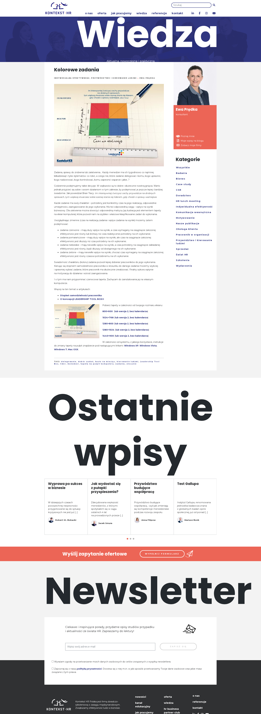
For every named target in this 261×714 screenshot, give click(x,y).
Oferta (101, 13)
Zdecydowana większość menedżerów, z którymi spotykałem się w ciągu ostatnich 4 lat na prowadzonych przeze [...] (107, 509)
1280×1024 (108, 329)
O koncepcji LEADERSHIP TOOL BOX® (82, 299)
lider (63, 364)
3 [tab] (133, 538)
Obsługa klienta (187, 229)
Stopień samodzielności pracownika (81, 295)
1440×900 (108, 335)
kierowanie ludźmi (128, 362)
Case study (183, 184)
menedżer (73, 364)
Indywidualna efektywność (72, 78)
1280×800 (107, 323)
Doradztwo (183, 195)
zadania (120, 364)
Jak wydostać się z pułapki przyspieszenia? (106, 487)
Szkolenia (182, 260)
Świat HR (182, 254)
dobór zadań (85, 362)
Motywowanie (185, 218)
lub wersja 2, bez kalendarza (131, 311)
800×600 (107, 311)
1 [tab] (127, 538)
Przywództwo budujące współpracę (145, 487)
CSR (178, 190)
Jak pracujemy (121, 13)
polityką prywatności (89, 668)
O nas (89, 13)
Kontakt (177, 13)
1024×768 (108, 317)
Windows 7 (60, 349)
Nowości (140, 696)
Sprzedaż (182, 249)
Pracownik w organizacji (192, 234)
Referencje (159, 13)
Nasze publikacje (188, 223)
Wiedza (141, 13)
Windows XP (131, 345)
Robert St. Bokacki (65, 520)
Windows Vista (148, 345)
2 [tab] (130, 538)
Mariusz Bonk (191, 520)
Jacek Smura (105, 523)
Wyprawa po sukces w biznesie (65, 485)
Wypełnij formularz (162, 554)
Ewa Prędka (147, 78)
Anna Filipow (148, 520)
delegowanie (68, 362)
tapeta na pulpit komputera (97, 364)
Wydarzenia (184, 265)
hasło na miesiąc (105, 362)
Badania (181, 173)
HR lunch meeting (188, 201)
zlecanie (132, 364)
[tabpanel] (66, 507)
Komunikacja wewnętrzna (193, 212)
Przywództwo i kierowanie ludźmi (114, 78)
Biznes (180, 178)
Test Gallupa (188, 483)
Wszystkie (183, 167)
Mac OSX (73, 349)
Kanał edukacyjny (142, 704)
